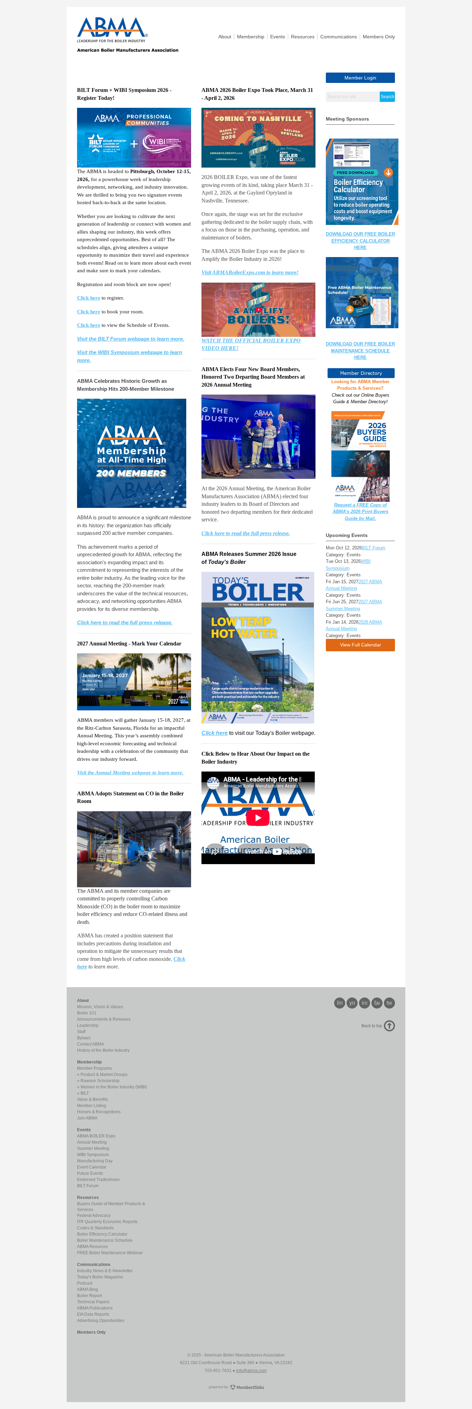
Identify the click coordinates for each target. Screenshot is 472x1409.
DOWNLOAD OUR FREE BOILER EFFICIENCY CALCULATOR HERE (360, 240)
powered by (219, 1387)
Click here (88, 298)
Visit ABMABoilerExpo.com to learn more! (250, 272)
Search (387, 96)
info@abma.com (251, 1370)
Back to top (371, 1025)
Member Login (360, 78)
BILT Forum (373, 547)
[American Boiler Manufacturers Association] (127, 50)
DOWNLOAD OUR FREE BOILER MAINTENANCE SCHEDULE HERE (360, 350)
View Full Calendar (360, 644)
